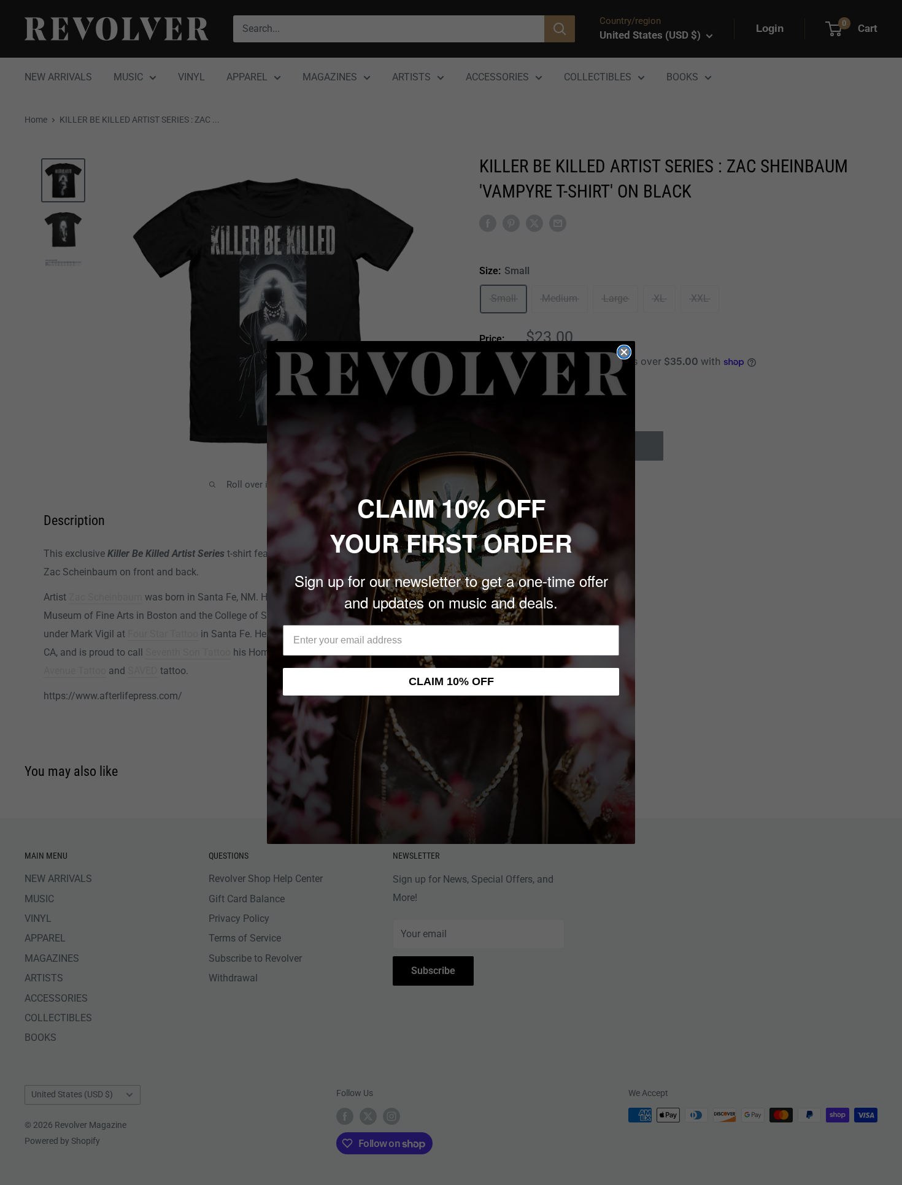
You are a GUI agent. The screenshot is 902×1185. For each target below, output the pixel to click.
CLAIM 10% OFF (451, 681)
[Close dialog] (624, 352)
